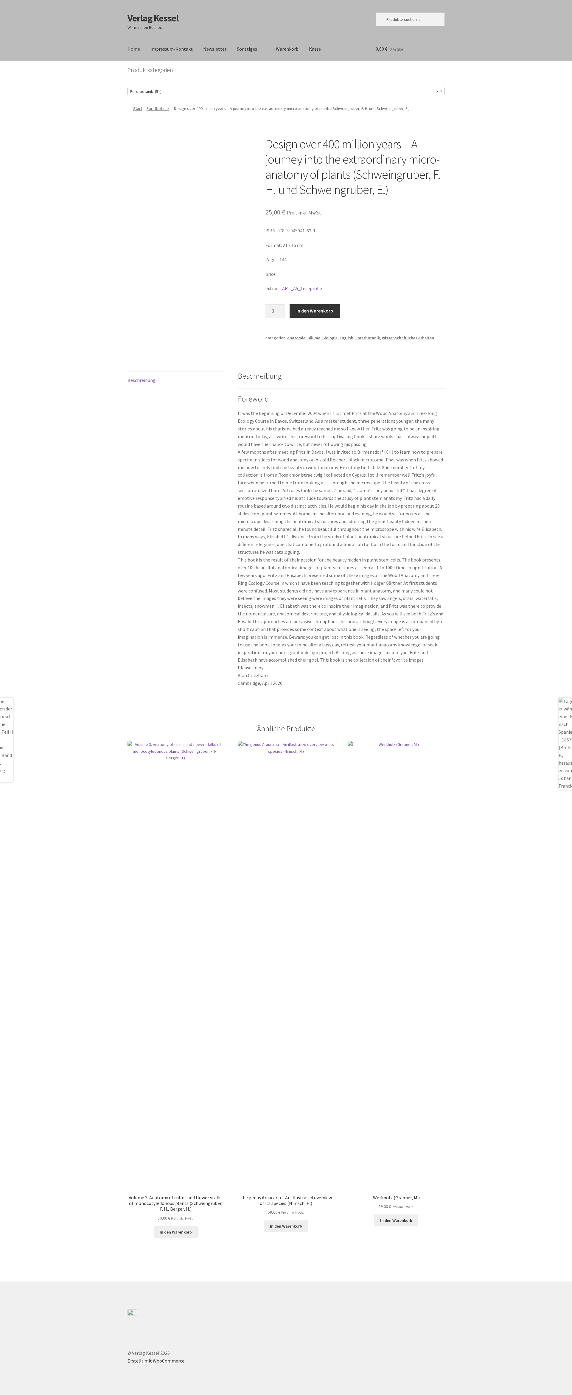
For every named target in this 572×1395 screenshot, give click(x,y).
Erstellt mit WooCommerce (156, 1361)
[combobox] (286, 91)
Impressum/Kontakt (171, 49)
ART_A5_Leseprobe (302, 288)
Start (137, 108)
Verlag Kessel (153, 18)
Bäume (313, 337)
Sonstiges (247, 49)
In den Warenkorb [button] (176, 1232)
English (346, 337)
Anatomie (296, 337)
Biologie (330, 337)
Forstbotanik (158, 108)
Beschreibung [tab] (142, 380)
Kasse (315, 49)
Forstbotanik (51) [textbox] (284, 91)
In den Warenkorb (314, 311)
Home (134, 49)
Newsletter (214, 49)
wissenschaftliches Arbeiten (408, 337)
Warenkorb (287, 49)
